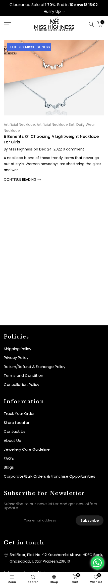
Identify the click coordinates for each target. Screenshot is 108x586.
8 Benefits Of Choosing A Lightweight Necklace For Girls (51, 139)
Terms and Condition (23, 375)
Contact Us (14, 431)
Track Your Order (19, 413)
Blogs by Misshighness (29, 47)
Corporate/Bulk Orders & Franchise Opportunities (49, 476)
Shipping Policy (17, 348)
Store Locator (16, 422)
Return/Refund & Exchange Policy (34, 366)
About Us (12, 440)
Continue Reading (20, 179)
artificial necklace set (56, 124)
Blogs (9, 467)
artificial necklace (19, 124)
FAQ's (9, 458)
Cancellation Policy (21, 384)
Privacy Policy (16, 357)
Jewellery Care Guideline (27, 449)
